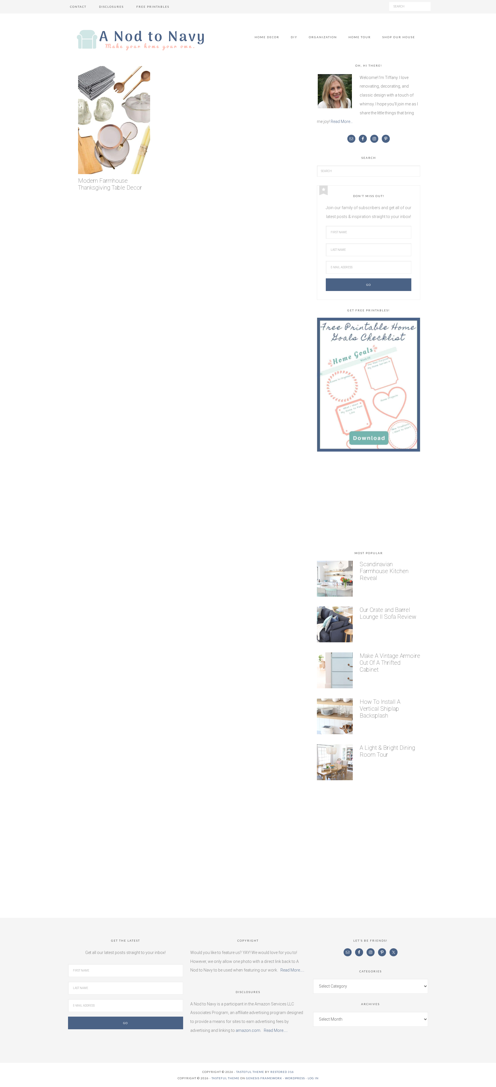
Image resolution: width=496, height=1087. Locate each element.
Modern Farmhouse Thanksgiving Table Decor (110, 184)
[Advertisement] (368, 502)
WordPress (295, 1078)
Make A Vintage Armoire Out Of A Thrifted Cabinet (390, 662)
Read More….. (292, 970)
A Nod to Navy (140, 40)
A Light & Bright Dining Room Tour (387, 751)
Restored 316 (282, 1071)
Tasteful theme (250, 1071)
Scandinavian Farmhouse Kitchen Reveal (384, 571)
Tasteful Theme (225, 1078)
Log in (313, 1078)
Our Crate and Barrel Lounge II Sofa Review (388, 613)
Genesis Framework (264, 1078)
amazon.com (248, 1030)
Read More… (342, 121)
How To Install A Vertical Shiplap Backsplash (380, 708)
